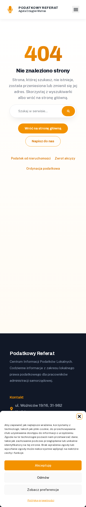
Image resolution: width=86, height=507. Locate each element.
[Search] (68, 111)
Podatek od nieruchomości (31, 158)
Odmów (43, 477)
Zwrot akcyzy (65, 158)
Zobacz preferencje (43, 490)
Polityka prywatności (41, 500)
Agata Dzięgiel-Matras (32, 11)
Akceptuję (43, 465)
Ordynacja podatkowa (43, 168)
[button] (79, 416)
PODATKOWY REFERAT (38, 7)
